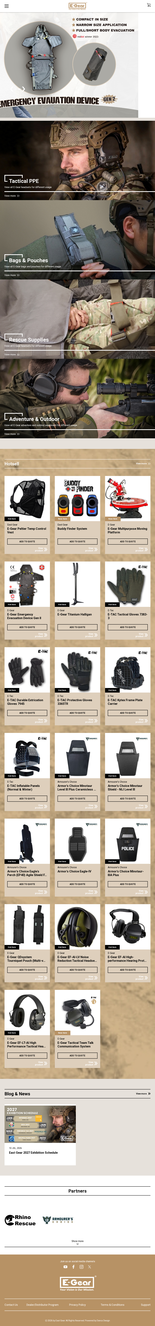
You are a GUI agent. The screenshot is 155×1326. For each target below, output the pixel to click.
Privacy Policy (77, 1304)
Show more (78, 1241)
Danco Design (103, 1320)
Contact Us (11, 1304)
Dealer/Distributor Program (42, 1304)
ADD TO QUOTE (27, 541)
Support (145, 1304)
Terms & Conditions (112, 1304)
